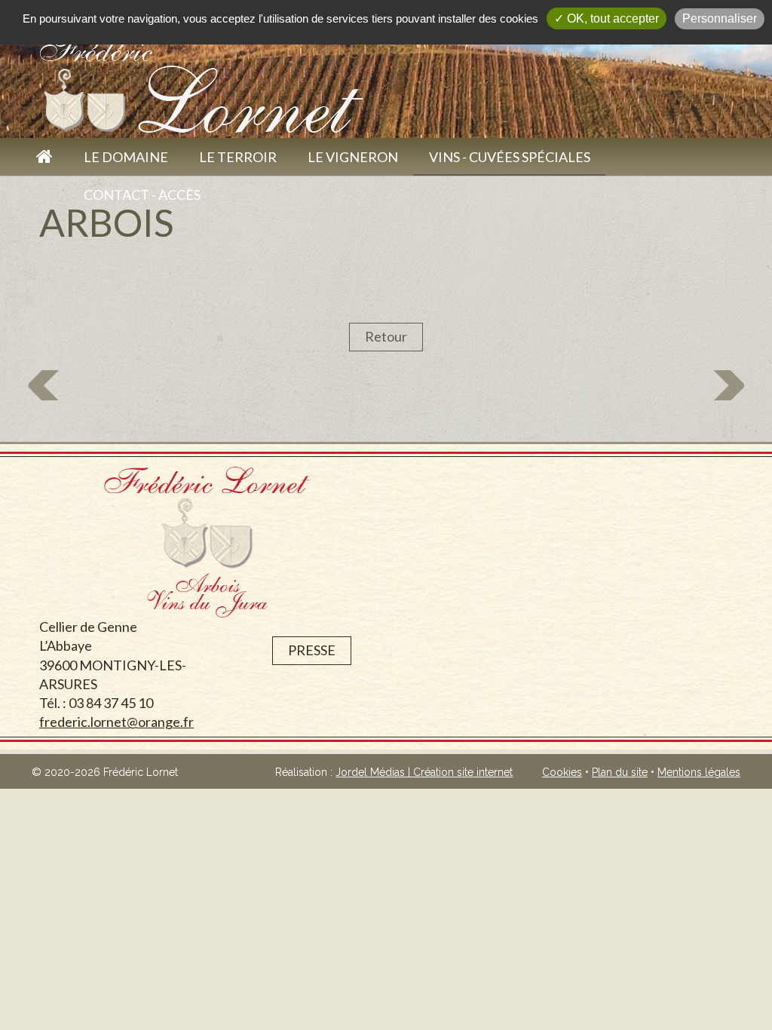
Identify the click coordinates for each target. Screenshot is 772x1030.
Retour (386, 336)
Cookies (562, 772)
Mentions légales (698, 772)
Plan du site (620, 772)
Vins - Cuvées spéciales (509, 157)
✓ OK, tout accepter (606, 18)
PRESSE (311, 650)
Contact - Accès (142, 194)
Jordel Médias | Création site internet (424, 772)
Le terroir (238, 157)
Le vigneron (353, 157)
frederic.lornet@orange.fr (116, 721)
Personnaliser (719, 18)
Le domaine (126, 157)
